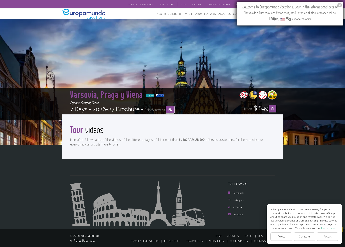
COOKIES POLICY (239, 241)
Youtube (238, 214)
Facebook (238, 193)
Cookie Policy (328, 228)
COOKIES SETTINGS (264, 241)
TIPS (260, 235)
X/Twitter (238, 207)
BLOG (183, 4)
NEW (159, 13)
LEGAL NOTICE (172, 241)
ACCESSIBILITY (216, 241)
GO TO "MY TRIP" (167, 4)
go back (151, 95)
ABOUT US (224, 13)
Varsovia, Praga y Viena (107, 94)
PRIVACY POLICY (194, 241)
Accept (328, 236)
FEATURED (210, 13)
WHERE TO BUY (193, 13)
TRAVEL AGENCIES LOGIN (219, 4)
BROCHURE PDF (173, 13)
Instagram (238, 200)
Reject (281, 236)
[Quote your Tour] (272, 108)
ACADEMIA (196, 4)
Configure (304, 236)
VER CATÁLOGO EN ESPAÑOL (140, 4)
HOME (218, 235)
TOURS (248, 235)
